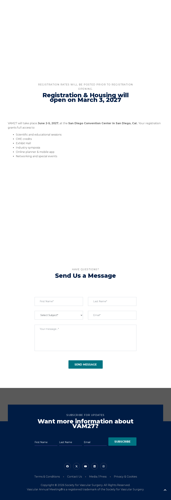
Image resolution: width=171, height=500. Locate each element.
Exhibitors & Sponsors (148, 8)
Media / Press (98, 476)
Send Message (85, 364)
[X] (76, 466)
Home (68, 8)
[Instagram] (103, 466)
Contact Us (74, 476)
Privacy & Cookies (125, 476)
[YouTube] (85, 466)
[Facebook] (67, 466)
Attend (79, 8)
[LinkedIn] (94, 466)
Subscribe (122, 441)
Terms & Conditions (47, 476)
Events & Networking (118, 8)
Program (95, 8)
